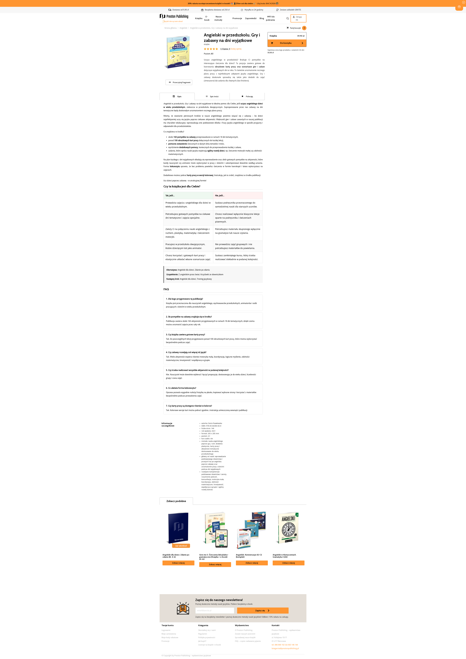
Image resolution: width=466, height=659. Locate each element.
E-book (206, 18)
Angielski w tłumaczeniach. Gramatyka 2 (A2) (284, 556)
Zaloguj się (299, 18)
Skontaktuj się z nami (207, 630)
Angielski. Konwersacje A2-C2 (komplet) (249, 556)
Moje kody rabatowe (170, 637)
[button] (459, 7)
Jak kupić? (202, 641)
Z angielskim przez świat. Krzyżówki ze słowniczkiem (201, 274)
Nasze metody (218, 18)
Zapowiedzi (250, 18)
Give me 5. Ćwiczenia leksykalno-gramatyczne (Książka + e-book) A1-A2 (213, 557)
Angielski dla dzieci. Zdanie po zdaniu (194, 270)
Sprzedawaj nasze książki (245, 637)
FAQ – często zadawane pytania (248, 641)
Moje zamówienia (169, 634)
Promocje (237, 18)
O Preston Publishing (243, 630)
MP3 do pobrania (270, 18)
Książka (198, 18)
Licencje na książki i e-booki (209, 645)
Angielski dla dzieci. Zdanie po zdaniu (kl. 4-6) (175, 556)
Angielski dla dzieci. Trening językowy (196, 279)
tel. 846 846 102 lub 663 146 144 (285, 645)
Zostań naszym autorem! (245, 634)
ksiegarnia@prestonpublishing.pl (285, 648)
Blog (262, 18)
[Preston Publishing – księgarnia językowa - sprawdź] (174, 18)
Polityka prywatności (206, 637)
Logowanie (166, 630)
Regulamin (202, 634)
